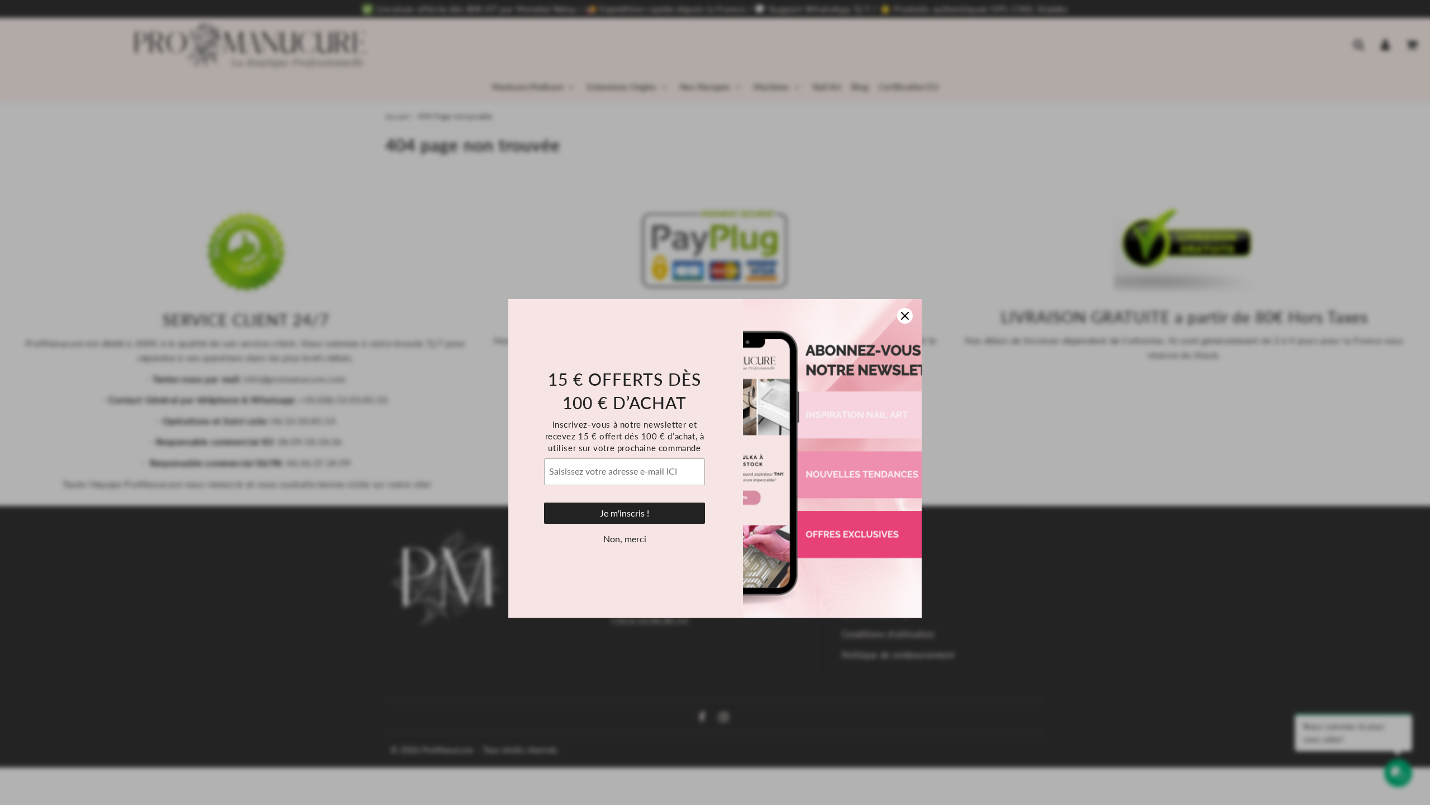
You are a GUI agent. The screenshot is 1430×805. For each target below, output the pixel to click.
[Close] (905, 260)
